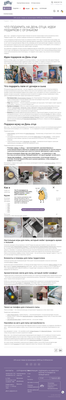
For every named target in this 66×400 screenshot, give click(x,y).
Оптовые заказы (35, 3)
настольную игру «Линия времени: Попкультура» (43, 246)
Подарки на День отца (10, 37)
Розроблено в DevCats (54, 396)
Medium (32, 117)
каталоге (16, 344)
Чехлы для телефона (14, 157)
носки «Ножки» (11, 133)
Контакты (30, 379)
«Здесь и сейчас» (56, 114)
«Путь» (22, 148)
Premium (37, 117)
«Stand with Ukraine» (46, 331)
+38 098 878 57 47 (10, 375)
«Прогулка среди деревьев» (45, 107)
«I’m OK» (47, 114)
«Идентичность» (13, 102)
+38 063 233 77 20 (58, 2)
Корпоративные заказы (23, 3)
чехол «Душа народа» (12, 314)
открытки (46, 340)
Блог (29, 376)
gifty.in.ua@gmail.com (11, 391)
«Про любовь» (47, 136)
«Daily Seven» (35, 153)
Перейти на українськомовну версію (33, 209)
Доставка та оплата (33, 382)
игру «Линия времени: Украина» (19, 246)
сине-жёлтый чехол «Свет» (14, 319)
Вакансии (19, 384)
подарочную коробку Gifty (27, 338)
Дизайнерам (20, 381)
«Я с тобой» (33, 141)
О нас (29, 373)
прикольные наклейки (35, 340)
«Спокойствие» (16, 107)
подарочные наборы (50, 163)
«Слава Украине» (38, 316)
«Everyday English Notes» (30, 118)
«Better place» (37, 136)
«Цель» (16, 148)
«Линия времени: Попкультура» (42, 98)
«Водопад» (34, 107)
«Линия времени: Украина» (24, 98)
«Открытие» (24, 107)
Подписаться (55, 378)
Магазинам (20, 378)
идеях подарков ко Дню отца (29, 344)
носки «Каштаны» (30, 133)
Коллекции (43, 8)
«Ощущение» (26, 141)
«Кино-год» (24, 153)
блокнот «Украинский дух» (19, 266)
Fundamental (26, 117)
